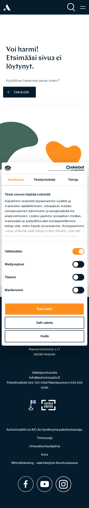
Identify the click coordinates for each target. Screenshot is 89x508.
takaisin (21, 92)
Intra (44, 454)
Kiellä (45, 336)
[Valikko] (82, 7)
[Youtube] (44, 484)
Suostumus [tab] (16, 179)
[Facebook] (26, 484)
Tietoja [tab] (73, 179)
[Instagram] (63, 482)
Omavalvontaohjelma (44, 446)
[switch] (78, 264)
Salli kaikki (44, 309)
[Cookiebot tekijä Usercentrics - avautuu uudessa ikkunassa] (66, 168)
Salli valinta (44, 322)
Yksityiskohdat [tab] (44, 179)
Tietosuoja (44, 438)
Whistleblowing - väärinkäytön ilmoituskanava (44, 463)
